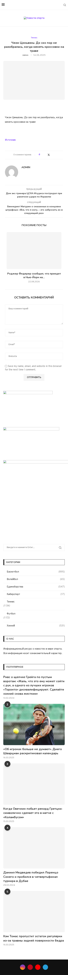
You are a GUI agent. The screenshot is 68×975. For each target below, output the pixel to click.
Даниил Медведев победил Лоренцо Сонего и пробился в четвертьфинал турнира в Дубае (30, 876)
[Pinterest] (53, 5)
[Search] (64, 5)
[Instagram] (50, 5)
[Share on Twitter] (49, 154)
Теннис (11, 601)
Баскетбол (36, 571)
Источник (10, 140)
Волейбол (36, 579)
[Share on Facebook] (45, 154)
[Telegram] (60, 5)
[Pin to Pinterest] (52, 154)
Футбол (11, 613)
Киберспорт (36, 594)
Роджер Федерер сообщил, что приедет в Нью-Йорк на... (34, 275)
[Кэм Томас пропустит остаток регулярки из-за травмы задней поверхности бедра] (34, 911)
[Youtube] (56, 5)
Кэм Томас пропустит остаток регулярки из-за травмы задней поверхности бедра (33, 938)
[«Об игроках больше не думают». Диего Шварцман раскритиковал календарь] (34, 724)
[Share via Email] (55, 154)
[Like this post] (42, 154)
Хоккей (36, 625)
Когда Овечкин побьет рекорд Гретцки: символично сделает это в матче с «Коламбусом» (32, 813)
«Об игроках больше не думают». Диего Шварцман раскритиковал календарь (32, 751)
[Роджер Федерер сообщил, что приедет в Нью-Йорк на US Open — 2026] (34, 250)
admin (25, 55)
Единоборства (36, 586)
